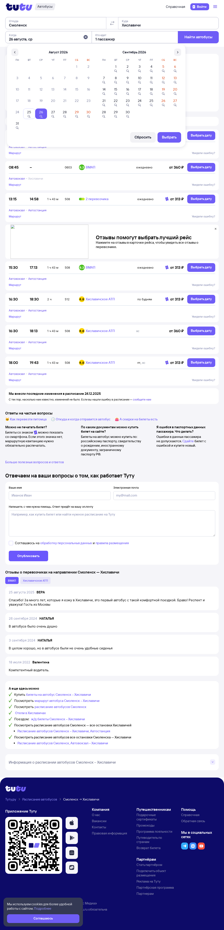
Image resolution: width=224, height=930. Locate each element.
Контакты (99, 827)
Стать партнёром (149, 865)
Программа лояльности (154, 831)
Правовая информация (109, 833)
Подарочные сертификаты (146, 817)
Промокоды (145, 825)
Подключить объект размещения (151, 873)
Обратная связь (193, 821)
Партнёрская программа (155, 887)
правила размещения (112, 543)
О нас (96, 815)
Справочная (175, 7)
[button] (85, 37)
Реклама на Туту (148, 881)
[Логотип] (19, 7)
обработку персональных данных (66, 543)
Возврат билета (148, 848)
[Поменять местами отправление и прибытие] (112, 23)
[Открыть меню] (216, 6)
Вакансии (99, 821)
